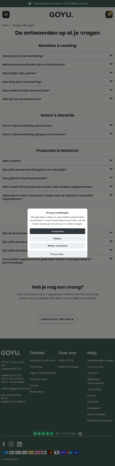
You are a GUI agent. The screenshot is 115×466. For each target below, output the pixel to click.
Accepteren (58, 231)
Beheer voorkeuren (57, 245)
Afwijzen (57, 238)
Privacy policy (56, 254)
